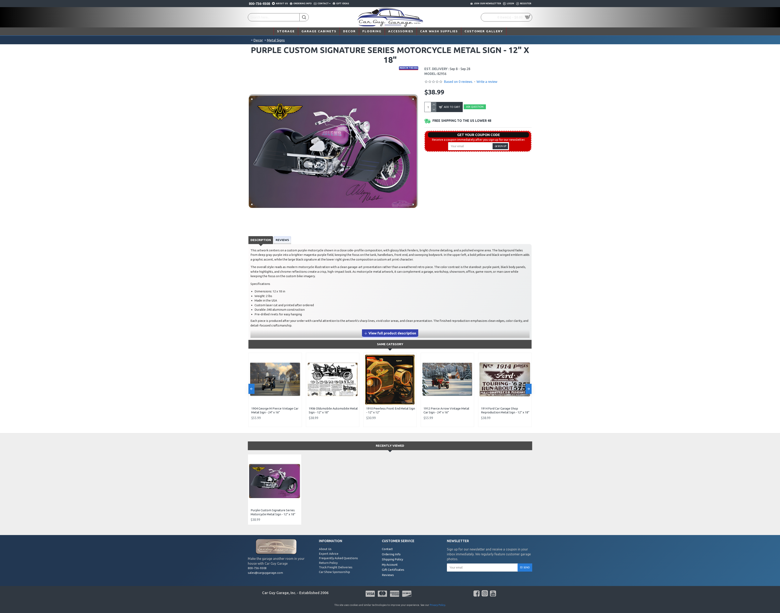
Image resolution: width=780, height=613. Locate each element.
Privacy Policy (437, 605)
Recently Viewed (390, 445)
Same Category (390, 344)
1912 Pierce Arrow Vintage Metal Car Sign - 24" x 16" (446, 410)
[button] (251, 389)
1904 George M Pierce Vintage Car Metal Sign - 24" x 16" (274, 410)
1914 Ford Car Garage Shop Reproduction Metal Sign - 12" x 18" (505, 410)
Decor (258, 40)
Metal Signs (276, 40)
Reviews (282, 240)
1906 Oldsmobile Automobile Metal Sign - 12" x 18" (333, 410)
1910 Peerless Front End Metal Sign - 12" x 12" (390, 410)
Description (260, 240)
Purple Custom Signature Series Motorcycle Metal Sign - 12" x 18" (273, 512)
